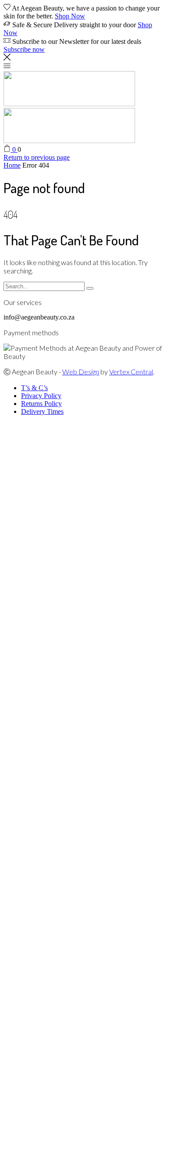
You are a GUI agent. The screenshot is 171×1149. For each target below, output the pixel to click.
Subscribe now (24, 49)
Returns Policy (41, 403)
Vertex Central (131, 371)
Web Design (80, 371)
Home (12, 165)
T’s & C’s (34, 387)
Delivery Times (42, 411)
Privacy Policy (41, 395)
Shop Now (70, 16)
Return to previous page (37, 157)
